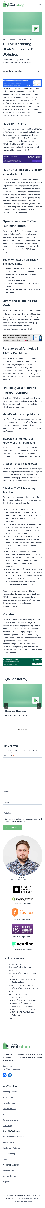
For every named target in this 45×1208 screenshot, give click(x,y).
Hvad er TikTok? (15, 964)
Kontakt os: (7, 1066)
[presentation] (22, 695)
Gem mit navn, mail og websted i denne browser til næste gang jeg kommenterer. (23, 820)
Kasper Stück (26, 1201)
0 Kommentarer (27, 62)
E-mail (7, 802)
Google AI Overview (15, 711)
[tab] (18, 729)
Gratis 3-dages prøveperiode (22, 903)
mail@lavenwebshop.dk (28, 1198)
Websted (7, 813)
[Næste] (39, 706)
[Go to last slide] (6, 706)
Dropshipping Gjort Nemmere (22, 949)
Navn (6, 791)
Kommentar (8, 755)
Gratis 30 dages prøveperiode (22, 919)
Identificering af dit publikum (24, 1000)
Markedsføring (9, 39)
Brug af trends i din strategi (23, 1009)
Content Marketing (24, 39)
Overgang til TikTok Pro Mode (21, 985)
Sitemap (16, 1201)
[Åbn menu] (40, 4)
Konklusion (13, 1018)
